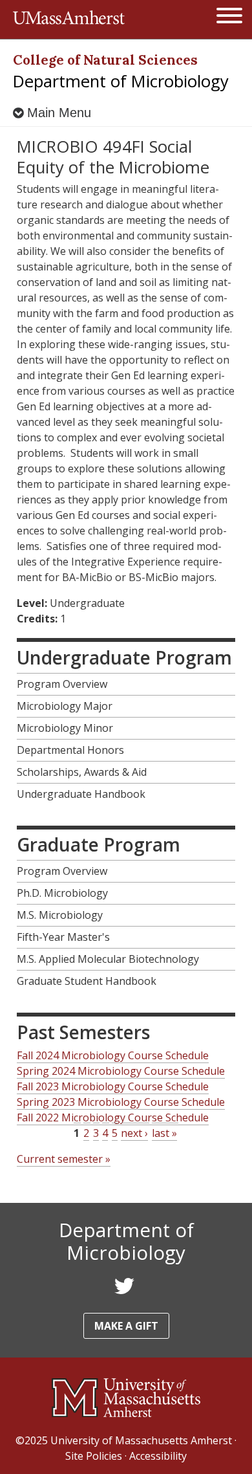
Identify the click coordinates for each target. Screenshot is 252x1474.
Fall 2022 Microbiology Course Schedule (113, 1117)
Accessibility (158, 1456)
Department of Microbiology (121, 81)
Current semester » (63, 1159)
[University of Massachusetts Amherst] (126, 1397)
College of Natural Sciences (105, 60)
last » (164, 1133)
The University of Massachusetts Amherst (69, 19)
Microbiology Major (64, 706)
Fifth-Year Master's (63, 937)
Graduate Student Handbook (86, 981)
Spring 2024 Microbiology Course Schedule (121, 1071)
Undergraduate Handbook (81, 794)
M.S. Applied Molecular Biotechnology (108, 959)
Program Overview (62, 684)
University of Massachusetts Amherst (141, 1440)
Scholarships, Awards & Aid (82, 772)
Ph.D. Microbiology (62, 893)
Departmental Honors (70, 750)
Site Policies (93, 1456)
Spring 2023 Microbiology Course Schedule (121, 1102)
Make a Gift (126, 1326)
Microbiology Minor (65, 728)
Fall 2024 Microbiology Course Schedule (113, 1055)
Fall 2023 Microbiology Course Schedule (113, 1086)
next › (134, 1133)
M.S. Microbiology (60, 915)
